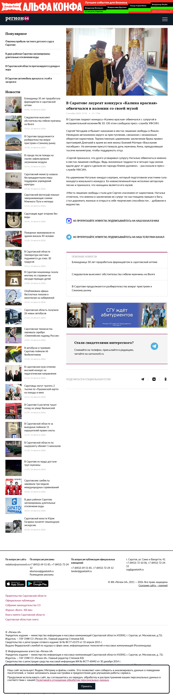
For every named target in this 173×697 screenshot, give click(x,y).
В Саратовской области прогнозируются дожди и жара (32, 67)
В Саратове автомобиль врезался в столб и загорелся (28, 80)
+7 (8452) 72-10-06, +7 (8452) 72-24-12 (146, 564)
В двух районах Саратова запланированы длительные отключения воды (27, 55)
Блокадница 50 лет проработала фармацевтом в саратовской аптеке (114, 262)
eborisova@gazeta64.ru (42, 571)
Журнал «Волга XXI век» (19, 610)
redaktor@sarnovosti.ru (17, 564)
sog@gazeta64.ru (135, 569)
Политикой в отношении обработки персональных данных (72, 680)
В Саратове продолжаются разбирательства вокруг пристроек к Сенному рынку (112, 288)
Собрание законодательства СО (23, 605)
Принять (86, 686)
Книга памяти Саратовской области (25, 614)
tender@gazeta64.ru (81, 571)
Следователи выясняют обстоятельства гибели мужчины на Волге (113, 274)
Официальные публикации (20, 600)
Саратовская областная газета (22, 619)
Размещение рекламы (42, 574)
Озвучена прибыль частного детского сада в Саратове (29, 43)
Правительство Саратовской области (25, 595)
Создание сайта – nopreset (153, 585)
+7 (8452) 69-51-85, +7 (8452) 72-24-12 (49, 566)
